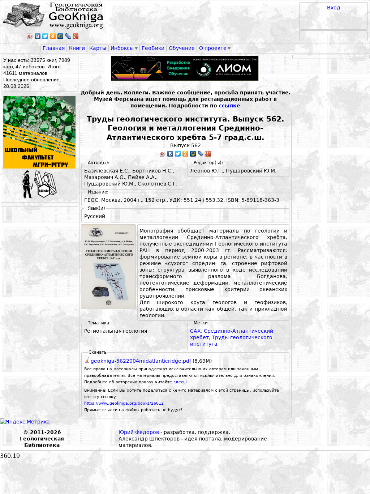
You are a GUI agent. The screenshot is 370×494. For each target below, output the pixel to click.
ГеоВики (153, 48)
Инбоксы (122, 48)
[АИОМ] (185, 68)
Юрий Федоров (139, 432)
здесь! (180, 382)
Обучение (182, 48)
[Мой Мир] (60, 36)
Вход (333, 7)
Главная (54, 48)
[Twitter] (45, 36)
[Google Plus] (75, 36)
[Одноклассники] (53, 36)
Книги (77, 48)
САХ (195, 331)
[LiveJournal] (68, 36)
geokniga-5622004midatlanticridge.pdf (141, 361)
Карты (97, 48)
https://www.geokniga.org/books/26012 (124, 403)
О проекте (213, 48)
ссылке (229, 105)
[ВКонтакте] (38, 36)
